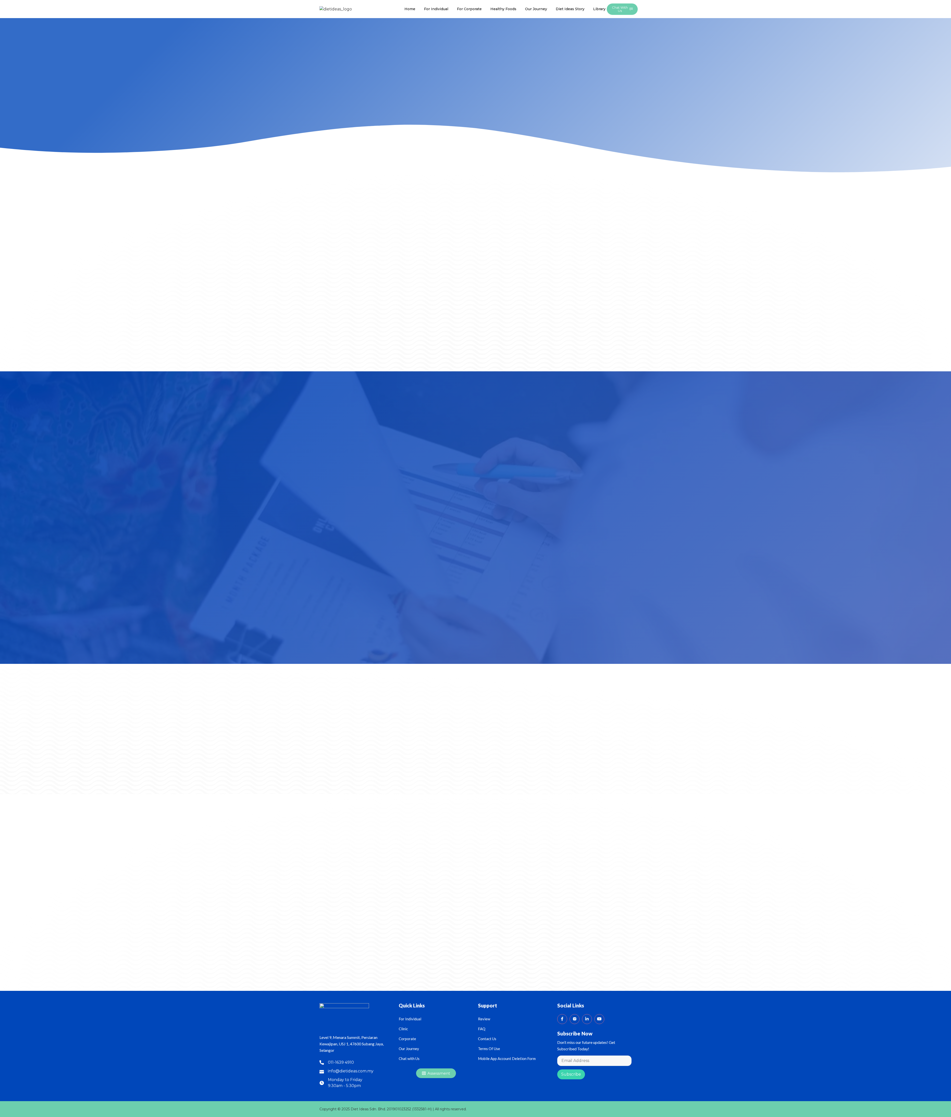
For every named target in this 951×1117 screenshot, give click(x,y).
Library (599, 9)
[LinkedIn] (587, 1019)
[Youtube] (599, 1019)
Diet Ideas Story (570, 9)
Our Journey (536, 9)
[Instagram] (575, 1019)
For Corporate (469, 9)
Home (409, 9)
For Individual (436, 9)
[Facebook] (562, 1019)
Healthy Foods (503, 9)
